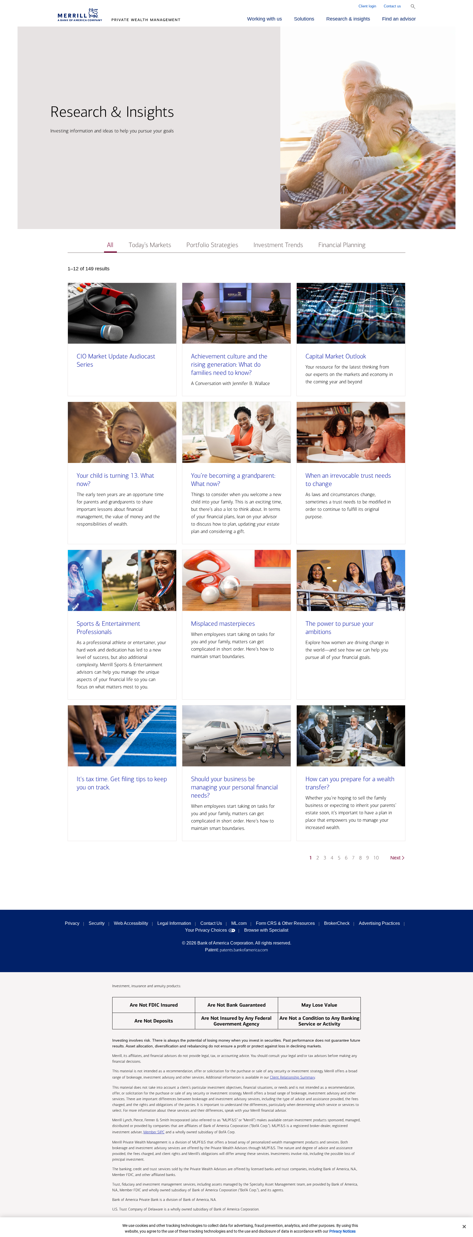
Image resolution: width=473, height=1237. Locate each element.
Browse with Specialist (266, 930)
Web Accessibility (131, 923)
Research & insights (348, 19)
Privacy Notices (342, 1231)
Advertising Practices (379, 923)
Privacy (72, 923)
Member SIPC (154, 1132)
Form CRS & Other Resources (285, 923)
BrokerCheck (337, 923)
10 (376, 858)
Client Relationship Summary (292, 1077)
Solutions (304, 19)
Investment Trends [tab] (278, 245)
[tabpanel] (236, 566)
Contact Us (211, 923)
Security (97, 923)
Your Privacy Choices (206, 930)
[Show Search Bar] (413, 6)
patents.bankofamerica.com (244, 949)
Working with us (264, 19)
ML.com (239, 923)
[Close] (464, 1227)
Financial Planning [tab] (342, 245)
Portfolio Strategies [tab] (212, 245)
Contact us (392, 6)
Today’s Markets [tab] (150, 245)
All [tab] (110, 245)
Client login (367, 6)
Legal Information (174, 923)
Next (395, 858)
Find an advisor (399, 19)
